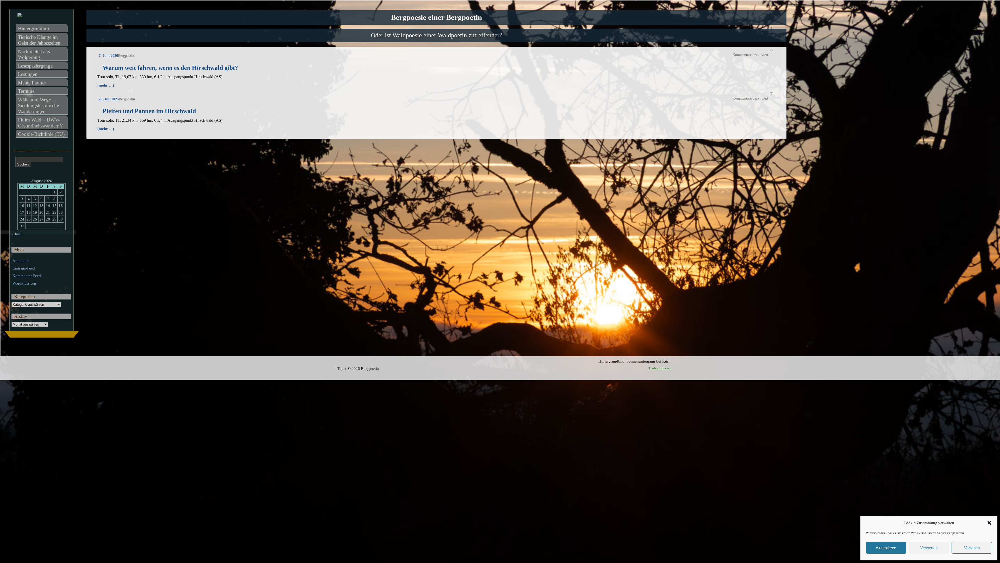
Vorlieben (972, 548)
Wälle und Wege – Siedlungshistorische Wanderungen (39, 105)
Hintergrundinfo (34, 28)
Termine (26, 91)
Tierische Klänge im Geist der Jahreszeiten (39, 40)
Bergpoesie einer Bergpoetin (436, 17)
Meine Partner (32, 82)
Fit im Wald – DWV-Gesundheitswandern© (40, 122)
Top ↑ (342, 368)
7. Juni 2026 (108, 56)
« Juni (16, 234)
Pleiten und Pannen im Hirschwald (149, 111)
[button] (989, 522)
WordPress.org (24, 283)
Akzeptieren (886, 548)
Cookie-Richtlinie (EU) (41, 134)
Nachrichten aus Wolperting (34, 54)
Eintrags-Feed (23, 268)
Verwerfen (929, 548)
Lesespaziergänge (35, 66)
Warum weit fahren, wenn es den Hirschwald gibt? (170, 67)
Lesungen (28, 74)
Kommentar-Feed (26, 276)
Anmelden (20, 261)
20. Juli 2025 (109, 99)
